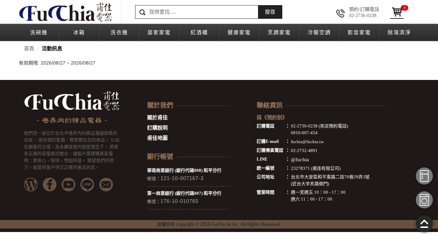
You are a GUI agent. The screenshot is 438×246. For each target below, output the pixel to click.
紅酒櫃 (199, 32)
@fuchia (300, 159)
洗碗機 (39, 32)
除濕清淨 (399, 32)
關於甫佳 (157, 117)
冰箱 (79, 32)
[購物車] (397, 12)
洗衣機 (119, 32)
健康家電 (239, 32)
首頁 (29, 48)
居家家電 (159, 32)
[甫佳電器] (65, 12)
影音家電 (359, 32)
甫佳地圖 (157, 138)
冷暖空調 (319, 32)
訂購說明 (157, 128)
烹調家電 (279, 32)
